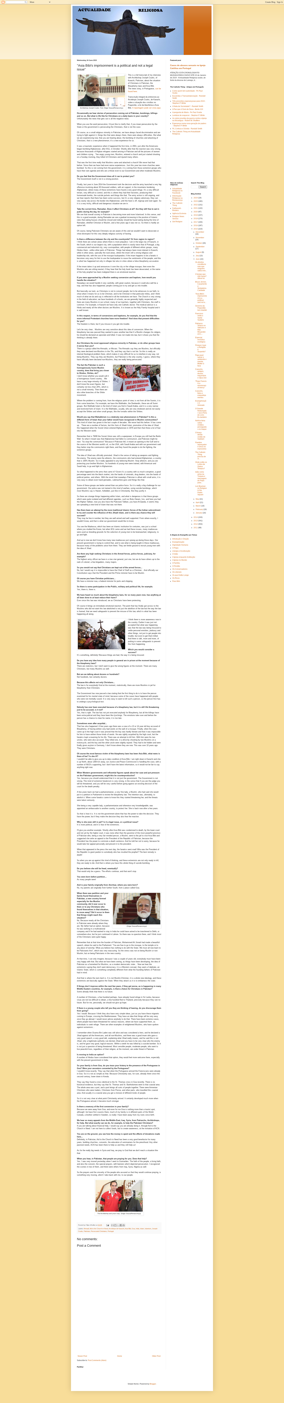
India (137, 1228)
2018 (196, 218)
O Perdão (176, 566)
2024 (196, 198)
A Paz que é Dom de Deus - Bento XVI (187, 109)
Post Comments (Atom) (97, 1360)
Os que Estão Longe (180, 575)
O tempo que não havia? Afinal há (200, 276)
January (199, 513)
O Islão (175, 554)
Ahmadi (86, 1228)
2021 (196, 208)
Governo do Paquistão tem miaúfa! (201, 308)
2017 (196, 222)
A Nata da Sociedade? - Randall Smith (187, 106)
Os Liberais (176, 572)
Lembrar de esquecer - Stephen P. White (188, 115)
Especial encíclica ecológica (200, 340)
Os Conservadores (179, 569)
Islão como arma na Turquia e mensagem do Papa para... (200, 477)
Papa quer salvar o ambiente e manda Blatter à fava (200, 360)
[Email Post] (107, 1225)
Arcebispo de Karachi (116, 1228)
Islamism (148, 1228)
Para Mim (176, 581)
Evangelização (178, 542)
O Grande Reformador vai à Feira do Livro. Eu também (201, 413)
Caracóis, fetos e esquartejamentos (200, 394)
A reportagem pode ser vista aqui (146, 108)
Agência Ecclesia (179, 213)
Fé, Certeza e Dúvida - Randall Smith (187, 129)
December (200, 232)
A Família (176, 563)
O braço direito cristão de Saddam (200, 436)
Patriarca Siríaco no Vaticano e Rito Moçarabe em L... (200, 328)
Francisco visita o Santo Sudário (199, 317)
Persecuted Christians (99, 1231)
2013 (196, 521)
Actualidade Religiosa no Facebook (177, 191)
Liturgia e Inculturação (181, 551)
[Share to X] (118, 1225)
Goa (133, 1228)
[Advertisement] (119, 1332)
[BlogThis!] (115, 1225)
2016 (196, 225)
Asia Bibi (128, 1228)
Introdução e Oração (180, 539)
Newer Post (82, 1356)
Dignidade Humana (180, 545)
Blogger (153, 1384)
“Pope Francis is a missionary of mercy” (200, 384)
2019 (196, 215)
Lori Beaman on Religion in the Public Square (201, 490)
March (198, 506)
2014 (196, 517)
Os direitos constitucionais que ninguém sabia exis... (201, 266)
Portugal (111, 1231)
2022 (196, 205)
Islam (142, 1228)
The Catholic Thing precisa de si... (200, 455)
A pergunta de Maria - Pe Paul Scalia (187, 112)
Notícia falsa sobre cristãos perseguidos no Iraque (201, 425)
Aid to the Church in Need (99, 1228)
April (198, 502)
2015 (196, 229)
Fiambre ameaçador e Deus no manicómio (201, 445)
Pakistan (87, 1231)
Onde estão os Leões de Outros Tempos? (201, 465)
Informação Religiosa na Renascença (177, 198)
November (200, 238)
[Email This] (112, 1225)
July (197, 256)
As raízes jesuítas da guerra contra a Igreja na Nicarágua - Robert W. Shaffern (189, 119)
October (199, 243)
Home (119, 1356)
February (199, 509)
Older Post (156, 1356)
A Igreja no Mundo (179, 560)
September (200, 247)
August (199, 252)
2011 (196, 528)
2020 (196, 212)
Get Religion (177, 222)
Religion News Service (178, 217)
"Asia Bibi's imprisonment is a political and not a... (201, 298)
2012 (196, 524)
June (198, 259)
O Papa (175, 548)
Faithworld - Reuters (177, 209)
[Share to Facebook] (120, 1225)
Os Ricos (176, 578)
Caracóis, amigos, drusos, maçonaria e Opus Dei (200, 373)
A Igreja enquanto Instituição (183, 557)
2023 (196, 201)
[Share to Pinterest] (123, 1225)
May (198, 499)
